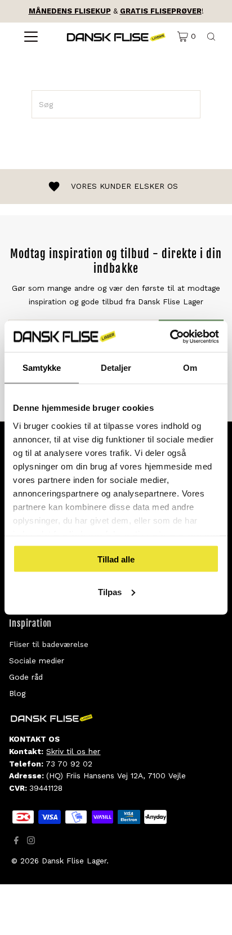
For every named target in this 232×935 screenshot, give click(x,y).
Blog (17, 693)
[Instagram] (31, 841)
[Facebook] (16, 841)
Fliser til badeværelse (48, 644)
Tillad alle (116, 559)
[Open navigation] (31, 37)
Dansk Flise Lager (74, 860)
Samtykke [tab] (42, 368)
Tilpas (110, 591)
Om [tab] (190, 368)
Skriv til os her (73, 751)
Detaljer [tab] (116, 368)
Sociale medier (36, 660)
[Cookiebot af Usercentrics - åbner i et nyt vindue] (170, 336)
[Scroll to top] (209, 912)
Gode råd (26, 676)
